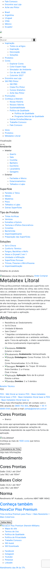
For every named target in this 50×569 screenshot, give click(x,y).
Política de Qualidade (19, 110)
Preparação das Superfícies (17, 237)
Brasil (7, 12)
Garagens (14, 171)
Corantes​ (9, 228)
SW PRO (13, 84)
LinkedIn (8, 562)
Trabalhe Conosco (18, 122)
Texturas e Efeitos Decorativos (19, 225)
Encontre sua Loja (13, 4)
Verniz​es (9, 219)
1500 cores (24, 441)
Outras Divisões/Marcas (21, 119)
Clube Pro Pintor (17, 87)
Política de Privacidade (15, 537)
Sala (12, 157)
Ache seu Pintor (12, 7)
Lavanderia (15, 169)
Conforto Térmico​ (13, 248)
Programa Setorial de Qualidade (29, 116)
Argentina (9, 15)
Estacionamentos (17, 181)
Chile (7, 21)
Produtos (9, 58)
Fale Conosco (11, 1)
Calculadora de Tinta (10, 449)
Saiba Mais (6, 522)
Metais (8, 196)
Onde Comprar (41, 276)
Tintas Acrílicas (12, 216)
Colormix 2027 (16, 75)
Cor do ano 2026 (18, 72)
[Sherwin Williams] (1, 31)
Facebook (9, 551)
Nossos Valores (17, 104)
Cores (7, 60)
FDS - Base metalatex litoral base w (29, 397)
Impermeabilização (13, 266)
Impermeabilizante (13, 234)
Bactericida (10, 231)
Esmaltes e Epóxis (13, 222)
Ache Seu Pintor (17, 93)
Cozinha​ (13, 160)
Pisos (7, 201)
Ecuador (8, 27)
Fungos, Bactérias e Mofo (16, 251)
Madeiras (9, 199)
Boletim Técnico (7, 386)
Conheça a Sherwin (14, 99)
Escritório (14, 166)
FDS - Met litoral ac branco (13, 394)
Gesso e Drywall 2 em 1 (15, 254)
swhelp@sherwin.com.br (35, 408)
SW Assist (9, 543)
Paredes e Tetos (12, 193)
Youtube (8, 557)
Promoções (10, 96)
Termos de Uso (12, 531)
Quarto (13, 154)
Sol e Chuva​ (10, 245)
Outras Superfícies (13, 207)
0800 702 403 (21, 406)
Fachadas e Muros (18, 178)
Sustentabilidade (17, 107)
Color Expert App (18, 66)
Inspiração (9, 43)
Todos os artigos (17, 46)
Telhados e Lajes (17, 184)
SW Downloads (12, 546)
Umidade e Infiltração (15, 257)
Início (7, 130)
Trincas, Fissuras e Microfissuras (19, 263)
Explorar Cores (17, 63)
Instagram (9, 554)
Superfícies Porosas (14, 260)
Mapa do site (11, 528)
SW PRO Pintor (11, 81)
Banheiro (14, 163)
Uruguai (8, 18)
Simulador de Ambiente (20, 69)
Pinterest (9, 560)
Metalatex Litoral (12, 136)
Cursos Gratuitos (17, 90)
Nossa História (16, 101)
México (8, 24)
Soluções (14, 55)
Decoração (15, 52)
